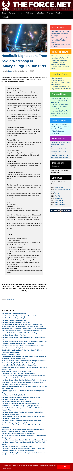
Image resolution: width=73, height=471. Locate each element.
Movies (20, 13)
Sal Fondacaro (59, 200)
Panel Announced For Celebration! (21, 420)
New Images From (16, 401)
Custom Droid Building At (19, 365)
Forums (12, 13)
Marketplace (14, 318)
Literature (40, 13)
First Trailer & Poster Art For (60, 34)
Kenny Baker (59, 198)
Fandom (59, 13)
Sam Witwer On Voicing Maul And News (23, 448)
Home (4, 13)
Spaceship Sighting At (18, 450)
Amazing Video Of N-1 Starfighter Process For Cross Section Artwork (60, 82)
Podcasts (5, 17)
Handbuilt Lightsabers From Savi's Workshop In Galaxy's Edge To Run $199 (24, 61)
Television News (60, 52)
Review (21, 397)
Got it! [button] (64, 467)
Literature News (59, 74)
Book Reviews (59, 138)
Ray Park (58, 194)
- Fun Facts (14, 335)
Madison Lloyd (59, 187)
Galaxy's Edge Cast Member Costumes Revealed (18, 431)
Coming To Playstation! (59, 113)
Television (30, 13)
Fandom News (59, 120)
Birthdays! (57, 177)
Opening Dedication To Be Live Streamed (24, 380)
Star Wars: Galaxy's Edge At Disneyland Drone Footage (20, 316)
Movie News (58, 27)
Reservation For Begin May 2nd (20, 406)
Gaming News (59, 94)
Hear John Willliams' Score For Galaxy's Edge (17, 446)
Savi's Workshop (16, 322)
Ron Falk (57, 196)
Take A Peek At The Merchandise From (23, 429)
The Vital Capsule (57, 78)
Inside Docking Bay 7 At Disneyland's (22, 326)
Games (50, 13)
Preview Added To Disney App (20, 403)
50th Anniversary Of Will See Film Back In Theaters (59, 40)
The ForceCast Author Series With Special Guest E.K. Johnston (60, 145)
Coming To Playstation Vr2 (59, 100)
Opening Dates (15, 423)
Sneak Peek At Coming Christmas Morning (24, 440)
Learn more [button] (7, 468)
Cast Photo (14, 399)
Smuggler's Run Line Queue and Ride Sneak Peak (18, 373)
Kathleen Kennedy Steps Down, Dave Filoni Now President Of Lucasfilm (59, 62)
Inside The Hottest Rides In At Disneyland (24, 361)
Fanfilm (14, 395)
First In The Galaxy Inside (19, 363)
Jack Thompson (60, 204)
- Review (59, 151)
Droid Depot (14, 320)
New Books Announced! (18, 433)
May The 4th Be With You (59, 124)
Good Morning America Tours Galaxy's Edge (16, 371)
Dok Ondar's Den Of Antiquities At (22, 324)
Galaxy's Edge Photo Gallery (11, 354)
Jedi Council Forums (58, 165)
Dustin (10, 71)
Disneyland (10, 299)
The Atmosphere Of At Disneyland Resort (24, 328)
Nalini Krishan (59, 202)
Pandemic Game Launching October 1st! (60, 107)
